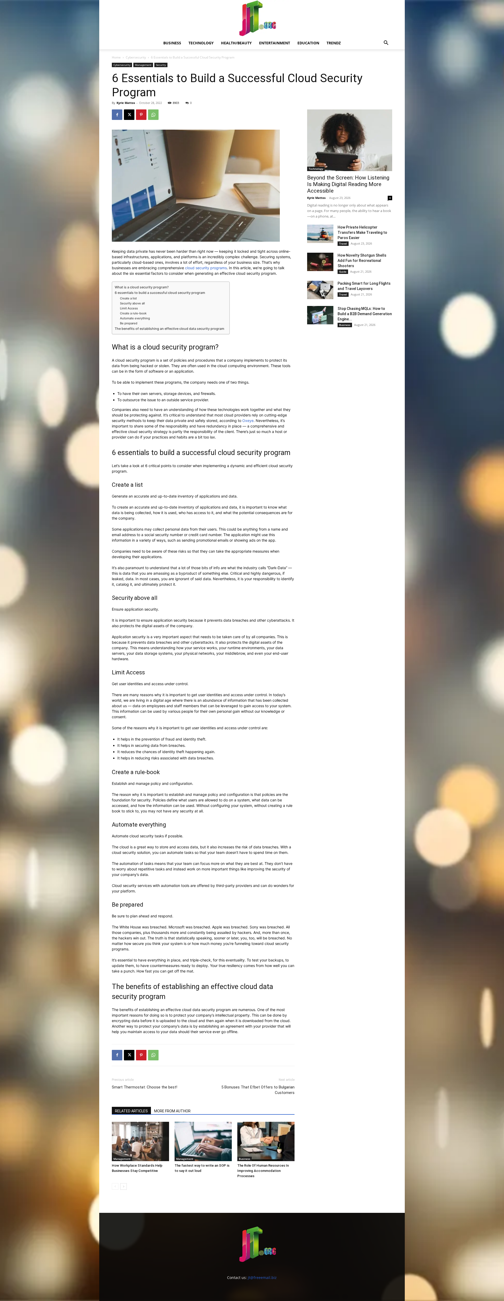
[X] (129, 114)
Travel (343, 243)
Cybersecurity (136, 57)
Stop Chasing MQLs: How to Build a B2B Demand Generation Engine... (365, 313)
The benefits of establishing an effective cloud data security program (169, 329)
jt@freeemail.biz (262, 1277)
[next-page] (123, 1186)
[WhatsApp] (153, 114)
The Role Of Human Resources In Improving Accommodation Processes (263, 1171)
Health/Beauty (236, 42)
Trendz (334, 42)
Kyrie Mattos (126, 103)
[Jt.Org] (252, 18)
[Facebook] (117, 114)
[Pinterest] (141, 114)
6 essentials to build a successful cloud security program (160, 293)
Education (308, 42)
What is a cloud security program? (142, 287)
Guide (342, 271)
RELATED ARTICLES (131, 1111)
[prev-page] (115, 1186)
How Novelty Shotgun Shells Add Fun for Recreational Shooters (362, 260)
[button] (386, 43)
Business (172, 42)
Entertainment (274, 42)
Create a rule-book (133, 313)
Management (143, 65)
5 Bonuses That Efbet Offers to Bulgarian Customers (258, 1090)
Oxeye (248, 420)
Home (116, 57)
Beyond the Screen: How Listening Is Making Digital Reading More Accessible (348, 184)
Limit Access (129, 308)
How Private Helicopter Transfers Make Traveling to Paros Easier (362, 232)
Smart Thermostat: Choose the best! (144, 1087)
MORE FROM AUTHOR (172, 1111)
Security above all (132, 303)
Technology (201, 42)
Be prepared (129, 323)
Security (161, 65)
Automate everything (135, 318)
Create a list (129, 298)
